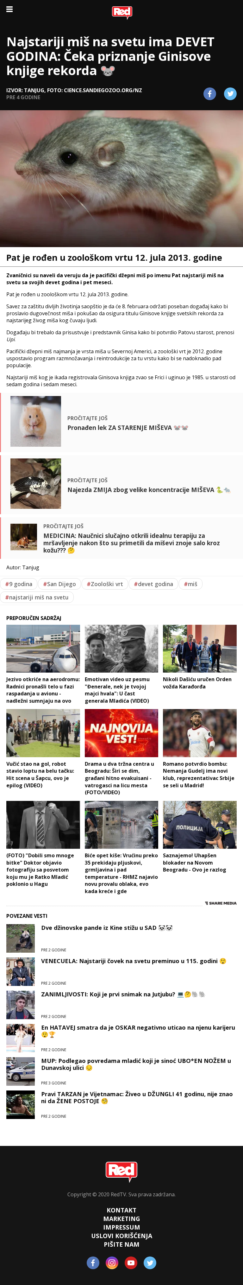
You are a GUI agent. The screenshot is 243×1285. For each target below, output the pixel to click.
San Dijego (59, 584)
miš (190, 584)
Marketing (121, 1218)
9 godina (18, 584)
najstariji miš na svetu (37, 597)
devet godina (153, 584)
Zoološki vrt (105, 584)
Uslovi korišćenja (121, 1235)
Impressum (121, 1227)
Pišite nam (122, 1244)
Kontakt (121, 1210)
